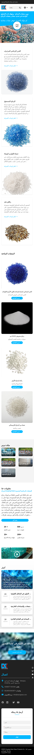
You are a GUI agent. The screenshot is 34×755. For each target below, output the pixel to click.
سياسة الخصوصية (6, 752)
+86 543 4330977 (11, 687)
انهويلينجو (3, 751)
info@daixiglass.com (15, 694)
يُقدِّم (17, 737)
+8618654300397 (12, 691)
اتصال (4, 674)
